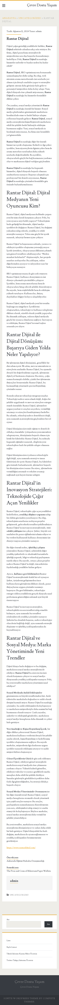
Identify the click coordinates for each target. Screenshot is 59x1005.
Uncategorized (30, 18)
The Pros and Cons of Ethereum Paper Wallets (29, 871)
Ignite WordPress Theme (21, 998)
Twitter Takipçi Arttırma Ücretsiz (20, 960)
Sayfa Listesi (12, 947)
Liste (9, 940)
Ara (8, 919)
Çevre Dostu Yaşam (42, 5)
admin (39, 31)
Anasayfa (9, 18)
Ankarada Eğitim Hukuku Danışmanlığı (25, 861)
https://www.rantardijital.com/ (21, 847)
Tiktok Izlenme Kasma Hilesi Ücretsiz (22, 954)
